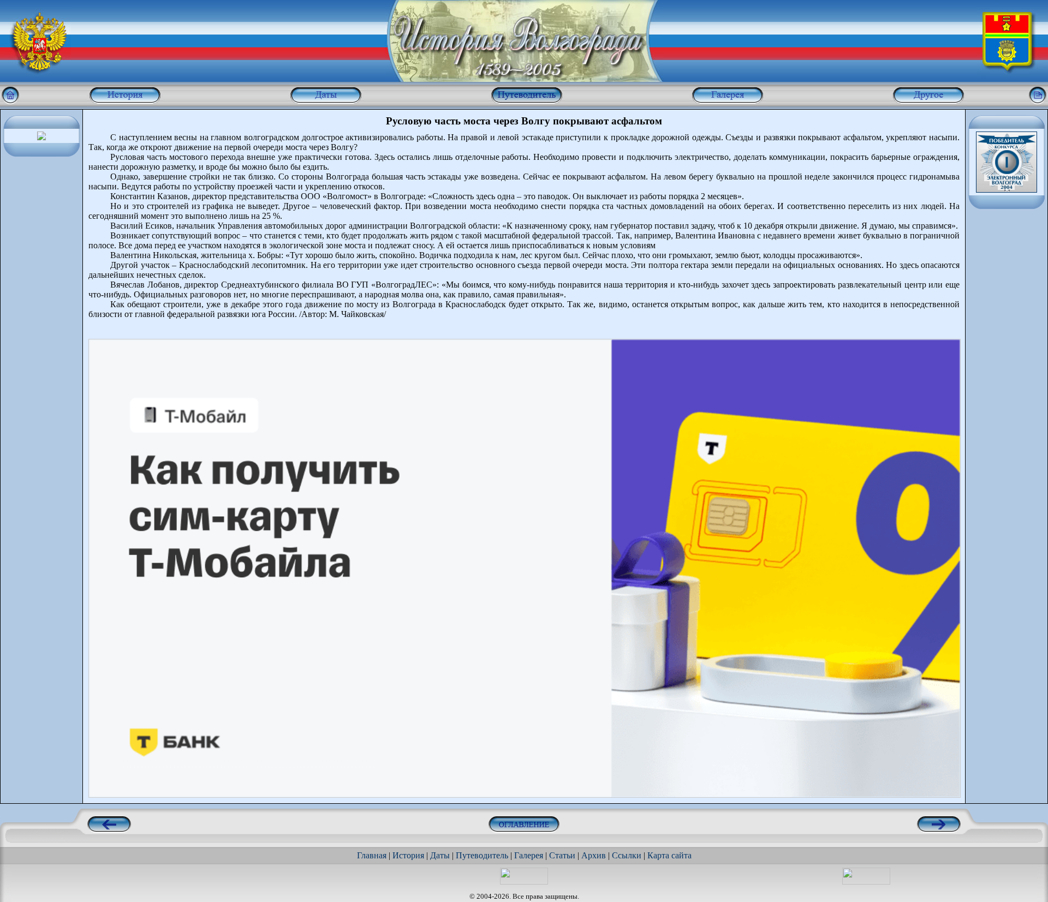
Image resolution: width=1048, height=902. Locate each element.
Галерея (528, 855)
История (408, 855)
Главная (371, 855)
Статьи (562, 855)
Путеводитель (482, 855)
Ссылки (626, 855)
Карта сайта (669, 855)
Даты (440, 855)
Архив (593, 855)
